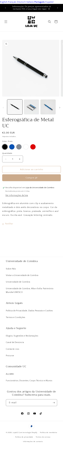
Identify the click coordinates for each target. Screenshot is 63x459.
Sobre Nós (11, 269)
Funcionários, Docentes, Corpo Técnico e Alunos (29, 380)
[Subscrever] (54, 402)
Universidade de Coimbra (18, 282)
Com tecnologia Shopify (28, 432)
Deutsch (21, 2)
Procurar (10, 355)
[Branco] (26, 146)
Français (12, 2)
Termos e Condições (15, 317)
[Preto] (4, 146)
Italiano (30, 2)
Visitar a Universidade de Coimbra (22, 275)
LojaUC (15, 432)
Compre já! (32, 178)
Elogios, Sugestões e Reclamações (22, 336)
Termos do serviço (43, 437)
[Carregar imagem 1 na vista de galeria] (14, 107)
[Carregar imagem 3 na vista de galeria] (48, 107)
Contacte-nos (12, 349)
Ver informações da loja (16, 195)
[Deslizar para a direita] (60, 107)
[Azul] (12, 146)
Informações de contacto (33, 441)
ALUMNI (10, 374)
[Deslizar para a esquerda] (3, 107)
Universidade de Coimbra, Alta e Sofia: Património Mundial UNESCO (29, 290)
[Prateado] (19, 146)
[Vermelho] (33, 146)
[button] (6, 21)
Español (49, 2)
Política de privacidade (24, 437)
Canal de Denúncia (15, 342)
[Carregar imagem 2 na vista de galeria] (31, 107)
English (3, 2)
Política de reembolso (48, 432)
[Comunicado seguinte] (57, 8)
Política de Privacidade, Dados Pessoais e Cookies (29, 311)
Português (39, 2)
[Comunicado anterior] (5, 8)
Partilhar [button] (9, 224)
